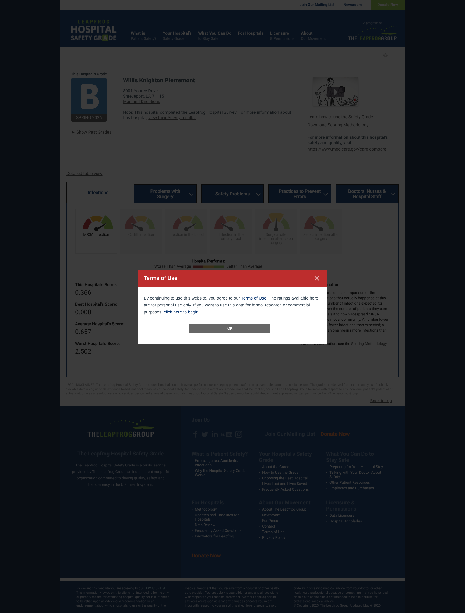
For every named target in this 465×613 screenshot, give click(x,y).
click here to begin (181, 312)
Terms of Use (253, 298)
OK (229, 328)
